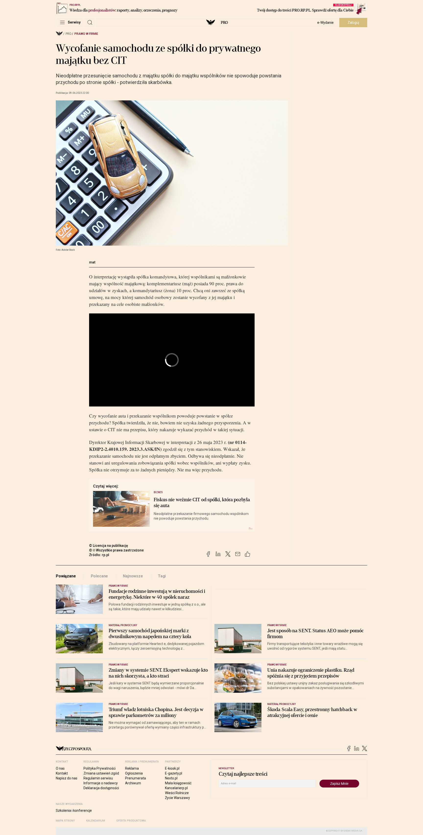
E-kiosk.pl (172, 768)
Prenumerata (135, 778)
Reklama (132, 768)
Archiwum (133, 783)
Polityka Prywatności (99, 768)
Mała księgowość (178, 783)
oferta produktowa (131, 820)
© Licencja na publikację (108, 546)
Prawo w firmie (86, 34)
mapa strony (65, 820)
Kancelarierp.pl (176, 788)
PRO (224, 22)
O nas (60, 768)
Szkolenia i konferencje (74, 810)
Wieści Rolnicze (177, 793)
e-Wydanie (325, 22)
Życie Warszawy (177, 798)
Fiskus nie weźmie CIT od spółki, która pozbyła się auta (202, 503)
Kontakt (62, 773)
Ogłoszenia (134, 773)
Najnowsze (133, 576)
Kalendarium (95, 820)
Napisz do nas (66, 778)
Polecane (99, 576)
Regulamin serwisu (98, 778)
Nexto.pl (171, 778)
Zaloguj (353, 22)
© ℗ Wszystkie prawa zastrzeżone (116, 550)
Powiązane (66, 576)
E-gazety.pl (173, 773)
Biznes (158, 492)
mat (92, 262)
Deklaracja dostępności (101, 788)
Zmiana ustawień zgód (101, 773)
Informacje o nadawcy (100, 783)
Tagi (162, 576)
